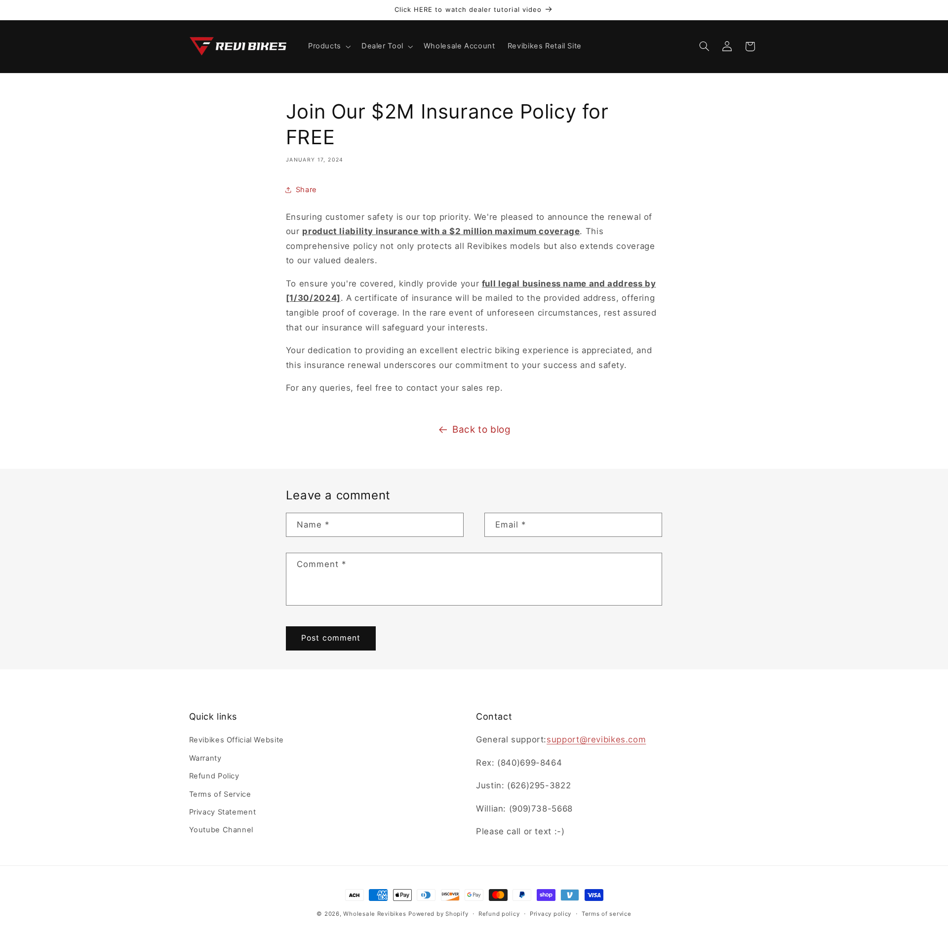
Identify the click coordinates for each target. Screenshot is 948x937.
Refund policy (499, 913)
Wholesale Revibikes (374, 913)
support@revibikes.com (596, 739)
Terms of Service (220, 794)
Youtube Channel (221, 829)
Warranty (205, 758)
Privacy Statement (222, 812)
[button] (328, 46)
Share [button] (306, 189)
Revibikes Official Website (236, 739)
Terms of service (607, 913)
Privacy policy (550, 913)
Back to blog (481, 429)
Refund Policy (214, 776)
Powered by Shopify (438, 913)
